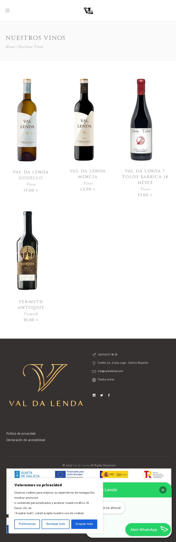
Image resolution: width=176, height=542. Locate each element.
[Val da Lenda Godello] (27, 120)
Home (10, 47)
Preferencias (27, 524)
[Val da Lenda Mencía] (84, 120)
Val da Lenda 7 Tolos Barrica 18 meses (145, 176)
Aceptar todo (84, 524)
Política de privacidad (21, 433)
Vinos (31, 184)
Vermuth (31, 314)
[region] (56, 505)
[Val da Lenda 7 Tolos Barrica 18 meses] (141, 120)
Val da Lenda (81, 465)
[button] (163, 490)
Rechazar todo (55, 524)
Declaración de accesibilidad (25, 440)
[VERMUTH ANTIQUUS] (27, 250)
